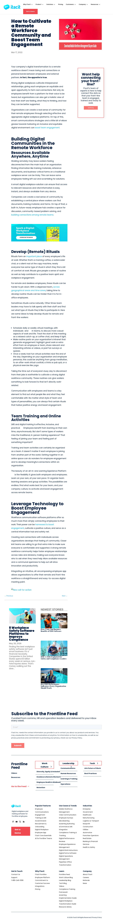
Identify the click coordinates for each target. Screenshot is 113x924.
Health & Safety (89, 847)
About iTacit (87, 874)
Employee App (40, 832)
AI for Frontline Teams (43, 838)
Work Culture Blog (66, 877)
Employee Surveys (66, 818)
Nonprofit (86, 824)
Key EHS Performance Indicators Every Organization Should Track (53, 686)
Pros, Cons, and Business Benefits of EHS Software (51, 630)
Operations (65, 784)
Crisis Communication (67, 815)
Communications (68, 768)
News (85, 883)
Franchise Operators (91, 835)
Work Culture (44, 765)
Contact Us (15, 874)
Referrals (86, 880)
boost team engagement (47, 127)
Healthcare (87, 815)
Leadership (68, 763)
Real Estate (87, 838)
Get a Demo (30, 11)
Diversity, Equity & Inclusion (48, 771)
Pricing (60, 4)
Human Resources (68, 773)
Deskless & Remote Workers (48, 777)
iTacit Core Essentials (43, 835)
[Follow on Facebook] (13, 821)
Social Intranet (40, 821)
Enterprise (86, 809)
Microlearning (64, 821)
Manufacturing (88, 818)
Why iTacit (27, 4)
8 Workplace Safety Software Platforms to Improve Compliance (21, 634)
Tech (92, 763)
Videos (14, 773)
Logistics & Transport (91, 821)
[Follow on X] (20, 821)
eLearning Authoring (66, 824)
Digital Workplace (41, 829)
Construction (88, 827)
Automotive (87, 832)
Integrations (39, 886)
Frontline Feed (64, 874)
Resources (94, 4)
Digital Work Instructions (68, 850)
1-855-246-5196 (17, 880)
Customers (70, 4)
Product (38, 4)
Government (88, 812)
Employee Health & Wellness (49, 782)
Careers (86, 877)
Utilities (85, 829)
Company (82, 4)
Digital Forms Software (67, 853)
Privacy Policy (97, 917)
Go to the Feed (18, 786)
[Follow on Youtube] (16, 821)
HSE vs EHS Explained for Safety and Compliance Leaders (54, 658)
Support (14, 877)
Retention (41, 787)
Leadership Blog (65, 880)
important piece (34, 256)
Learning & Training (69, 779)
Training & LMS (40, 818)
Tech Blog (63, 883)
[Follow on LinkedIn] (23, 821)
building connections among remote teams (32, 214)
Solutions (49, 4)
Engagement (40, 815)
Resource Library (65, 907)
